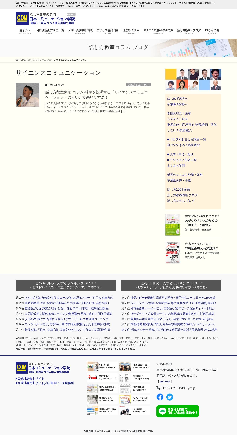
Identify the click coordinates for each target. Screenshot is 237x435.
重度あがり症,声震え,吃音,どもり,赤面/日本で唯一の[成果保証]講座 (172, 319)
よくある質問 (176, 165)
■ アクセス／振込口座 (181, 159)
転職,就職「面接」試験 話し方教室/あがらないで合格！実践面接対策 (67, 329)
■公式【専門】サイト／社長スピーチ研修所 (45, 383)
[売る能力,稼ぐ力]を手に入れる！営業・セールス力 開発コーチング (66, 319)
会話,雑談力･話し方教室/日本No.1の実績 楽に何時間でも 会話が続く (67, 303)
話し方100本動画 (178, 189)
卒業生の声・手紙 (179, 180)
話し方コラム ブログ (181, 200)
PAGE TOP (228, 419)
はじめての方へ (177, 98)
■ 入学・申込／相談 (180, 154)
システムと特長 (177, 119)
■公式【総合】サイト (30, 378)
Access (165, 381)
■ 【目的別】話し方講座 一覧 (186, 139)
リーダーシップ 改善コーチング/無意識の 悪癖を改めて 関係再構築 (172, 313)
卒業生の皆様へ (177, 104)
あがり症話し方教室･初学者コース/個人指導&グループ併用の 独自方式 (69, 297)
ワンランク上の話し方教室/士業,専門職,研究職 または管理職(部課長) (173, 303)
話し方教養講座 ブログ (182, 195)
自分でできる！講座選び (183, 145)
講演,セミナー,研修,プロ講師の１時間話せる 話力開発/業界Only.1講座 (174, 329)
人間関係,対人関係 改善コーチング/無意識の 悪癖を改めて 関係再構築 (68, 313)
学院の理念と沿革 (179, 113)
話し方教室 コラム (138, 84)
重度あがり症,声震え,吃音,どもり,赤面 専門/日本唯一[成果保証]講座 (67, 308)
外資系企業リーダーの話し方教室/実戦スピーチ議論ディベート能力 (173, 308)
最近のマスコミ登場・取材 (185, 174)
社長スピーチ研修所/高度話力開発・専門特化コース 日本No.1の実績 (173, 297)
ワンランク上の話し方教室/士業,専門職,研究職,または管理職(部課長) (67, 324)
